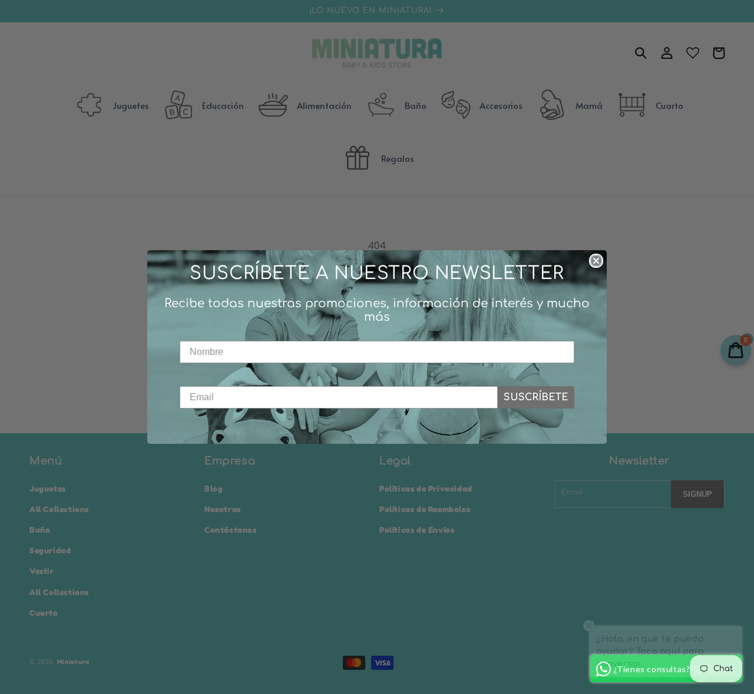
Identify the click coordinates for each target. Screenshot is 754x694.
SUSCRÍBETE (536, 397)
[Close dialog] (596, 261)
